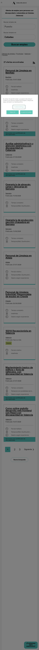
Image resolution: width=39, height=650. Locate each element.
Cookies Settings (19, 107)
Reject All (12, 112)
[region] (19, 106)
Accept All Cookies (26, 112)
